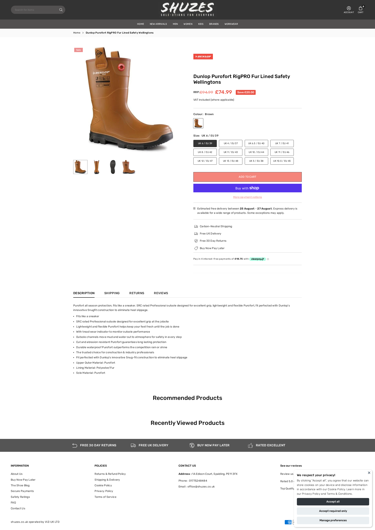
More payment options (247, 197)
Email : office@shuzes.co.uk (197, 486)
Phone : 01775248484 (193, 480)
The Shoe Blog (20, 485)
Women (188, 24)
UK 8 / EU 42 (205, 152)
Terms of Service (105, 497)
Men (175, 24)
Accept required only (333, 511)
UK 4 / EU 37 (231, 143)
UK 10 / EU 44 (256, 152)
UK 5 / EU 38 (256, 161)
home (140, 24)
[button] (360, 9)
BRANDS (214, 24)
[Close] (369, 473)
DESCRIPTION (84, 293)
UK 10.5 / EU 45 (282, 161)
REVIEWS (161, 293)
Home (76, 32)
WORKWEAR (231, 24)
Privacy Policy (311, 493)
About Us (16, 474)
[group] (129, 100)
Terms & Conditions (339, 493)
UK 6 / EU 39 (205, 143)
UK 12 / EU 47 (205, 161)
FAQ (13, 502)
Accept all (333, 501)
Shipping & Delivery (107, 479)
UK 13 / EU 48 (230, 161)
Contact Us (18, 508)
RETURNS (136, 293)
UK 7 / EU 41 (282, 143)
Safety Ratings (20, 497)
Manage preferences (333, 520)
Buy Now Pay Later (23, 479)
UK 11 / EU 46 (282, 152)
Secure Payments (22, 491)
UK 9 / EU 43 (231, 152)
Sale (78, 50)
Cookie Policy (336, 489)
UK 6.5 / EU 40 (256, 143)
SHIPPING (112, 293)
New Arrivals (158, 24)
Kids (200, 24)
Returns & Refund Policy (110, 474)
